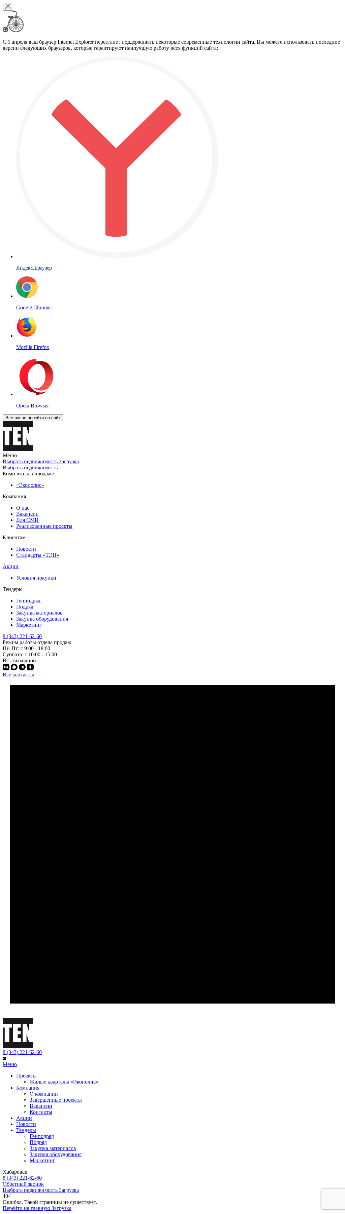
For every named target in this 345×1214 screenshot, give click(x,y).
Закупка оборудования (42, 619)
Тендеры (26, 1130)
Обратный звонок (23, 1184)
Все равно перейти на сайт (32, 417)
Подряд (24, 607)
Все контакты (18, 674)
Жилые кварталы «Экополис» (64, 1082)
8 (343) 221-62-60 (22, 1052)
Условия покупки (36, 578)
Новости (26, 549)
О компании (44, 1094)
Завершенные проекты (56, 1100)
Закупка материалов (39, 613)
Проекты (26, 1076)
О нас (22, 508)
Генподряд (28, 600)
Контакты (41, 1112)
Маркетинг (29, 625)
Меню (10, 1064)
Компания (27, 1088)
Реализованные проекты (44, 526)
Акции (11, 566)
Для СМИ (27, 520)
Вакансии (27, 514)
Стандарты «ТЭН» (37, 555)
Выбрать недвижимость (30, 467)
